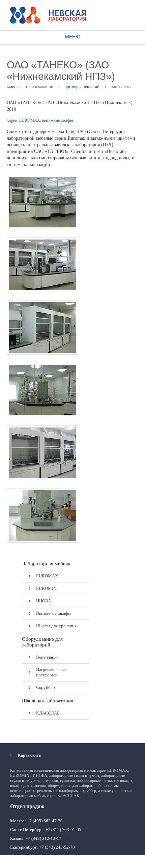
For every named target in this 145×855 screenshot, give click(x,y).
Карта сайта (29, 755)
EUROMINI (47, 588)
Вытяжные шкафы (53, 613)
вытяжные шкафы (57, 120)
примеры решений (81, 86)
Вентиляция (47, 657)
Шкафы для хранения (56, 625)
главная (14, 86)
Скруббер (45, 687)
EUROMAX (29, 120)
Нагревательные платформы (51, 672)
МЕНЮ (72, 36)
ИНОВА (43, 600)
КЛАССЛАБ (47, 713)
